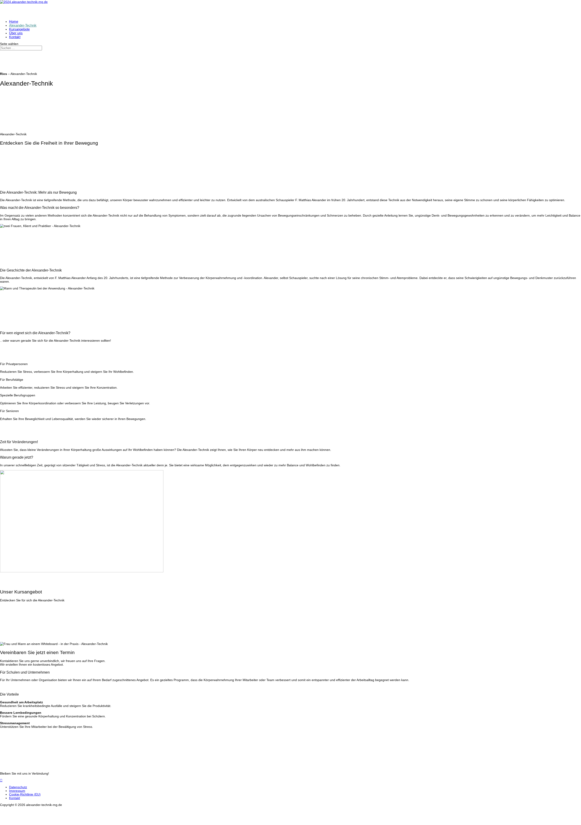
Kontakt (14, 798)
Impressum (17, 791)
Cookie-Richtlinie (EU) (25, 794)
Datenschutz (18, 787)
